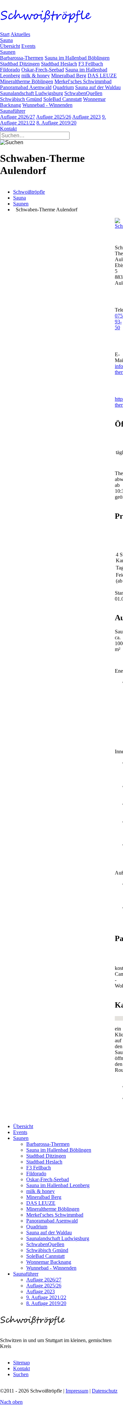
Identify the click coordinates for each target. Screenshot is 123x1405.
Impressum (77, 1391)
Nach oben (11, 1402)
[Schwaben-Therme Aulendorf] (119, 226)
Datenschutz (104, 1391)
